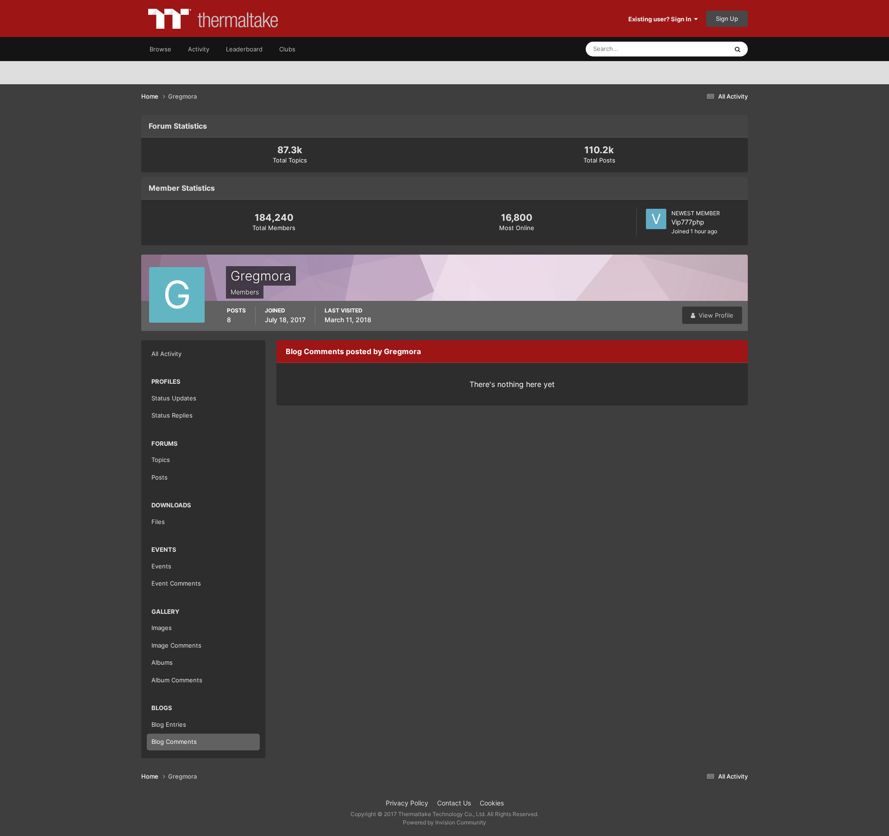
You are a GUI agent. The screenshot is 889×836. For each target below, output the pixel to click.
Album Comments (176, 680)
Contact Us (454, 803)
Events (161, 566)
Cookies (492, 803)
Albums (162, 662)
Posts (159, 477)
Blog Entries (168, 724)
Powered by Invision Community (444, 822)
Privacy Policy (407, 803)
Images (161, 627)
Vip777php (687, 222)
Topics (160, 459)
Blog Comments (174, 741)
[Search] (737, 49)
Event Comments (176, 583)
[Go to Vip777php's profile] (656, 219)
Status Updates (695, 48)
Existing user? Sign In (661, 19)
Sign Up (727, 18)
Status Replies (172, 415)
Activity (198, 49)
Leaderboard (244, 49)
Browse (160, 49)
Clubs (287, 49)
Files (158, 521)
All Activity (166, 353)
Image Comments (176, 645)
